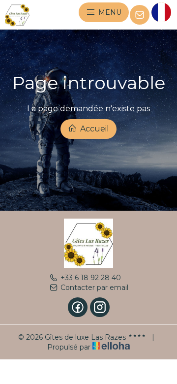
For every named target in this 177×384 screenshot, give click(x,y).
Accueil (93, 128)
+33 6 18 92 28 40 (90, 277)
